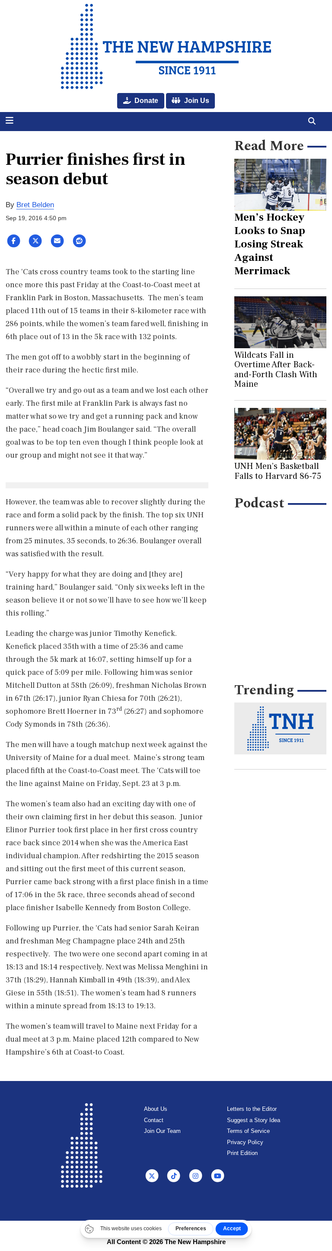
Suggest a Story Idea (253, 1120)
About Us (155, 1109)
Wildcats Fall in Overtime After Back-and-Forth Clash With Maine (275, 370)
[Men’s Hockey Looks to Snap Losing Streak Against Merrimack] (280, 185)
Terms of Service (248, 1131)
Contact (153, 1120)
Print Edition (242, 1153)
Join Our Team (162, 1131)
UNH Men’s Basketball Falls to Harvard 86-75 (277, 471)
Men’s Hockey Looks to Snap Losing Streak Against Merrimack (269, 244)
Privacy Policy (245, 1142)
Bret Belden (35, 205)
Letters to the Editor (252, 1109)
